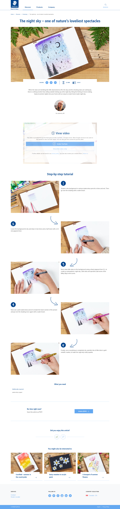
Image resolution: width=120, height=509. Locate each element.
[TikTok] (70, 495)
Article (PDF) (82, 411)
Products (39, 7)
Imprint (98, 507)
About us (85, 153)
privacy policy (55, 153)
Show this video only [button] (60, 149)
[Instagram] (49, 495)
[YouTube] (62, 495)
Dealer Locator (15, 497)
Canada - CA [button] (93, 495)
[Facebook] (58, 495)
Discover (28, 7)
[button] (105, 6)
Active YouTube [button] (62, 144)
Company (51, 7)
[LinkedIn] (66, 495)
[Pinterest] (53, 495)
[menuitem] (22, 495)
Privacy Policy (106, 507)
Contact (13, 495)
